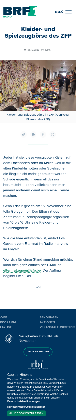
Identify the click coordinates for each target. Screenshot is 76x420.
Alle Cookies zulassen (26, 413)
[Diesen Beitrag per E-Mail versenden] (23, 134)
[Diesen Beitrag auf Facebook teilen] (43, 134)
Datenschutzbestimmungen (23, 401)
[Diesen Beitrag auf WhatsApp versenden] (52, 134)
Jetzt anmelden (38, 351)
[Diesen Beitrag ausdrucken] (33, 134)
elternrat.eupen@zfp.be (22, 270)
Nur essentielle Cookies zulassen (26, 406)
